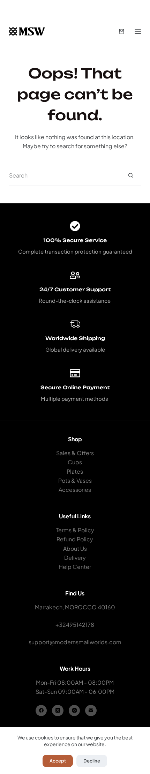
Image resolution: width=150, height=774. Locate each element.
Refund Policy (75, 539)
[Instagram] (74, 710)
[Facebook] (41, 710)
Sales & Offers (75, 453)
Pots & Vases (75, 480)
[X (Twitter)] (57, 710)
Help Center (75, 566)
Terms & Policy (75, 530)
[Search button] (130, 175)
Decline (91, 761)
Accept (58, 761)
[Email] (91, 710)
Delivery (75, 557)
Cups (75, 462)
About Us (75, 548)
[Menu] (138, 31)
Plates (75, 471)
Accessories (75, 489)
